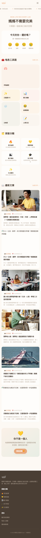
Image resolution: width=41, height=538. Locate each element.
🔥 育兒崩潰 (5, 493)
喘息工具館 (5, 521)
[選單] (37, 3)
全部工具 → (35, 60)
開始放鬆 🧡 (20, 451)
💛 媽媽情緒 (5, 497)
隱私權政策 (5, 524)
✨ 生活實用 (5, 507)
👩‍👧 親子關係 (5, 500)
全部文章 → (35, 185)
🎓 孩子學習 (5, 504)
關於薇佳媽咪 (6, 517)
